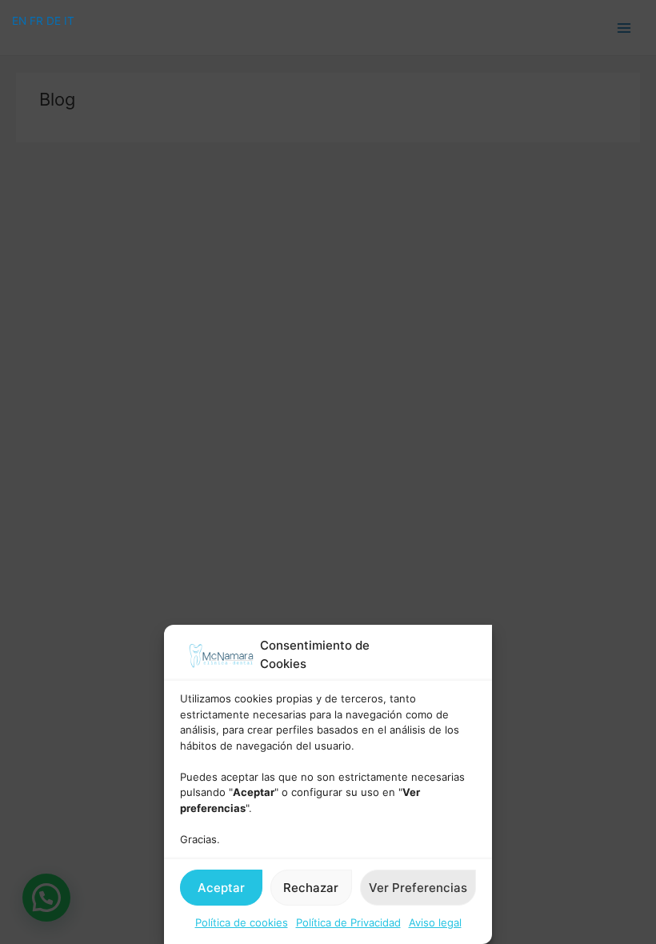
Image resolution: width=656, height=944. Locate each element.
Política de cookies (241, 922)
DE (53, 20)
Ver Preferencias (418, 887)
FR (36, 20)
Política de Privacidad (348, 922)
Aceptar (221, 887)
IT (69, 20)
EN (19, 20)
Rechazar (310, 887)
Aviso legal (435, 922)
